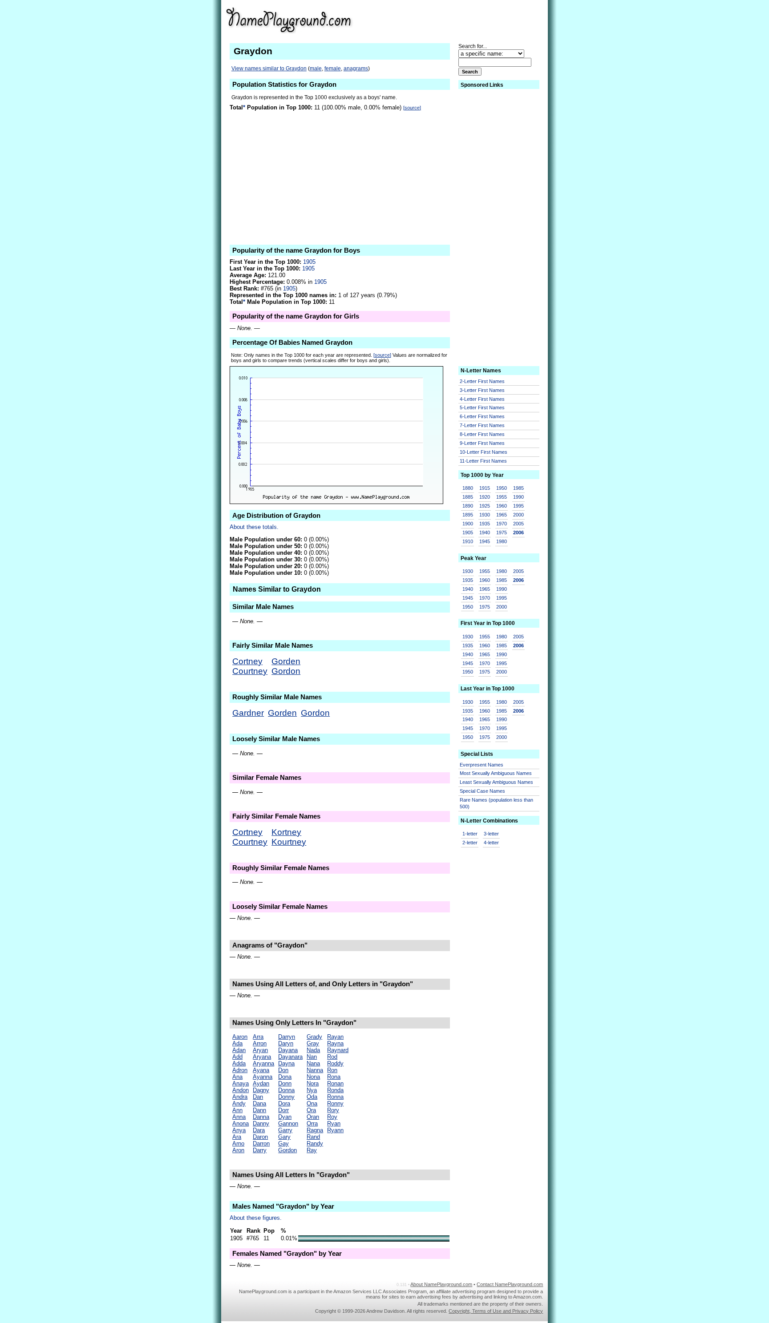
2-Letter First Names (482, 381)
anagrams (356, 68)
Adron (239, 1070)
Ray (312, 1150)
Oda (312, 1096)
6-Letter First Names (482, 416)
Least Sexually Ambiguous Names (496, 782)
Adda (239, 1063)
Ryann (335, 1130)
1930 (484, 514)
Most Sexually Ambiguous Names (496, 773)
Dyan (284, 1116)
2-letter (470, 842)
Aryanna (263, 1063)
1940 (484, 532)
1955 (501, 497)
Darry (260, 1150)
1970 (501, 523)
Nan (312, 1056)
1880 (467, 488)
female (332, 68)
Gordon (285, 671)
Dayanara (290, 1056)
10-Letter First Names (483, 452)
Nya (312, 1090)
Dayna (286, 1063)
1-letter (470, 833)
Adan (239, 1050)
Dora (284, 1103)
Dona (284, 1076)
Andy (239, 1103)
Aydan (261, 1083)
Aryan (260, 1050)
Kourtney (288, 842)
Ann (237, 1110)
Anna (239, 1116)
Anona (240, 1123)
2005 (518, 523)
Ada (237, 1043)
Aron (238, 1150)
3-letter (491, 833)
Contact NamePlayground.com (510, 1284)
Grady (314, 1036)
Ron (332, 1070)
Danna (261, 1116)
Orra (312, 1123)
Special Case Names (482, 791)
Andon (240, 1090)
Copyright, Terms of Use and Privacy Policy (496, 1311)
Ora (311, 1110)
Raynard (337, 1050)
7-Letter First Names (482, 425)
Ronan (335, 1083)
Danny (261, 1123)
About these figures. (256, 1217)
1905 (309, 261)
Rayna (335, 1043)
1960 (501, 505)
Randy (315, 1143)
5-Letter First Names (482, 407)
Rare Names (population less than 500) (496, 803)
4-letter (491, 842)
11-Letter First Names (483, 461)
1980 (501, 541)
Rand (313, 1136)
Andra (239, 1096)
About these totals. (254, 527)
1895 (467, 514)
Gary (284, 1136)
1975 (501, 532)
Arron (260, 1043)
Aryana (262, 1056)
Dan (258, 1096)
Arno (238, 1143)
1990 (518, 497)
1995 (518, 505)
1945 (484, 541)
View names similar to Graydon (269, 68)
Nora (313, 1083)
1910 (467, 541)
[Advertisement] (474, 19)
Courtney (249, 671)
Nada (313, 1050)
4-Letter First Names (482, 399)
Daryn (285, 1043)
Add (237, 1056)
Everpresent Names (481, 764)
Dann (259, 1110)
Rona (333, 1076)
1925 (484, 505)
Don (283, 1070)
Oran (313, 1116)
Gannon (288, 1123)
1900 (467, 523)
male (316, 68)
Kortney (286, 832)
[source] (412, 107)
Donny (286, 1096)
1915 (484, 488)
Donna (286, 1090)
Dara (259, 1130)
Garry (285, 1130)
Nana (313, 1063)
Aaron (239, 1036)
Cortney (247, 661)
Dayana (288, 1050)
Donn (284, 1083)
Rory (333, 1110)
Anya (239, 1130)
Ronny (335, 1103)
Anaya (240, 1083)
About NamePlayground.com (441, 1284)
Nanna (315, 1070)
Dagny (261, 1090)
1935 (484, 523)
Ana (237, 1076)
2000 (518, 514)
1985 (518, 488)
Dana (259, 1103)
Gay (283, 1143)
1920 (484, 497)
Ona (312, 1103)
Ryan (333, 1123)
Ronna (335, 1096)
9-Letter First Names (482, 443)
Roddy (335, 1063)
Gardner (248, 713)
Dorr (283, 1110)
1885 (467, 497)
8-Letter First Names (482, 434)
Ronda (335, 1090)
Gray (313, 1043)
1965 (501, 514)
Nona (313, 1076)
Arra (258, 1036)
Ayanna (262, 1076)
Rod (332, 1056)
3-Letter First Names (482, 390)
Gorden (285, 661)
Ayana (261, 1070)
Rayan (335, 1036)
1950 (501, 488)
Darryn (286, 1036)
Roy (332, 1116)
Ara (236, 1136)
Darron (261, 1143)
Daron (260, 1136)
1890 (467, 505)
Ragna (315, 1130)
